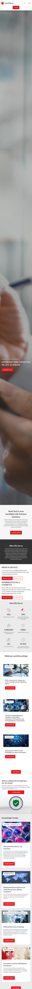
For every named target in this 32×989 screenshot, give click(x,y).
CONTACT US (7, 369)
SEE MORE (16, 772)
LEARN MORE (16, 532)
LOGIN (16, 7)
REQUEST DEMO (7, 578)
